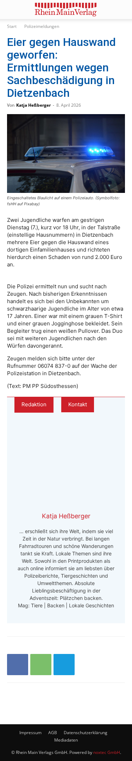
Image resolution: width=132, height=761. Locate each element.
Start (12, 26)
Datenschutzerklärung (85, 733)
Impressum (30, 733)
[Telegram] (64, 664)
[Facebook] (17, 664)
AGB (52, 733)
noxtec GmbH (106, 752)
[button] (12, 9)
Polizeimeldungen (41, 26)
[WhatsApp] (40, 664)
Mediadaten (66, 740)
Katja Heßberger (33, 105)
